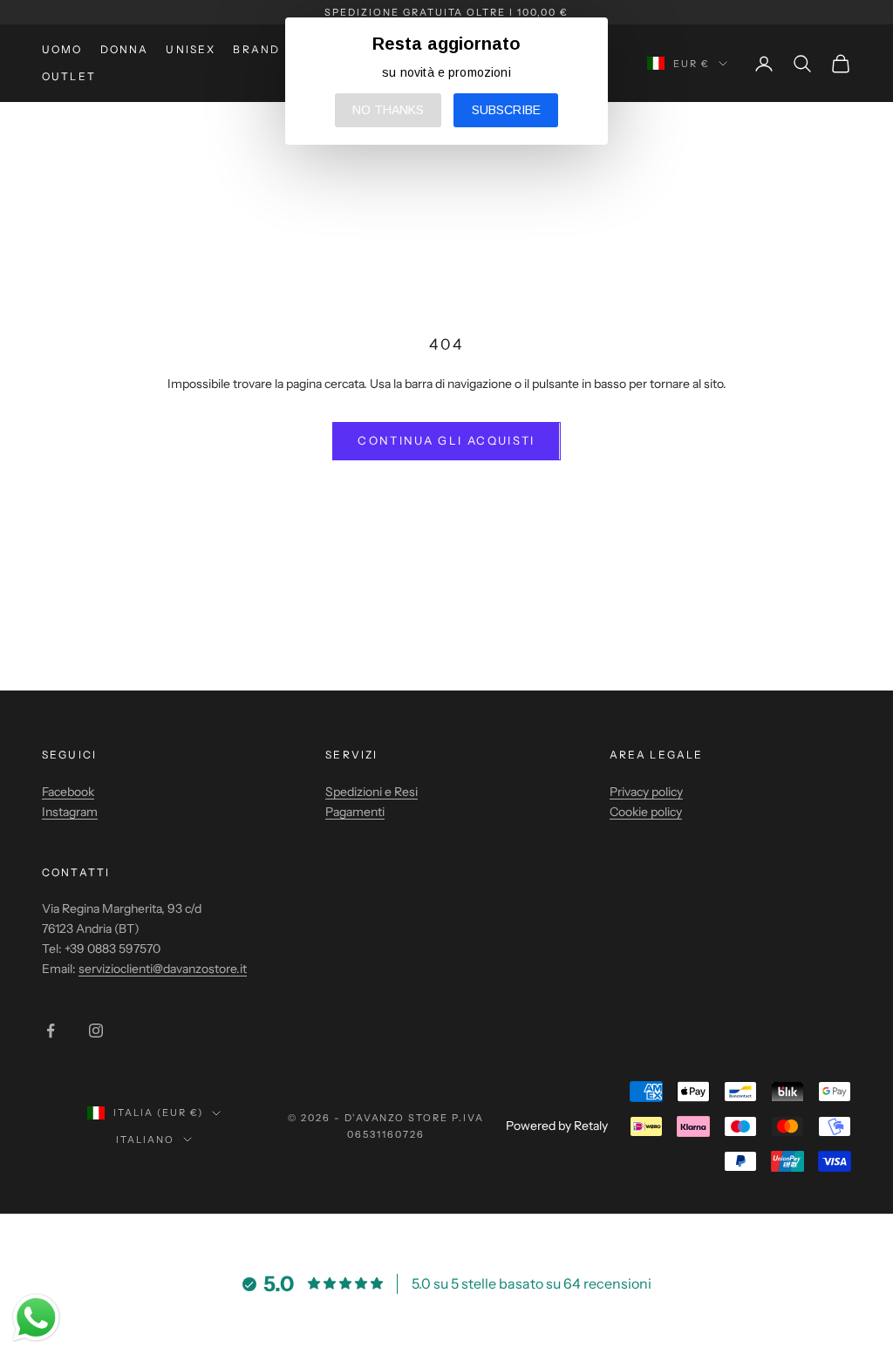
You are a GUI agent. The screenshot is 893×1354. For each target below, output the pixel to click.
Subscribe (506, 110)
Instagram (70, 812)
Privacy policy (646, 791)
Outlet (69, 76)
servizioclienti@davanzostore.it (162, 968)
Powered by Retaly (557, 1125)
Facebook (68, 791)
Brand (256, 49)
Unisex (190, 49)
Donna (124, 49)
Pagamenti (355, 812)
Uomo (62, 49)
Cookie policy (646, 812)
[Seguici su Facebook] (50, 1030)
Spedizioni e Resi (371, 791)
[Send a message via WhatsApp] (36, 1317)
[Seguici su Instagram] (96, 1030)
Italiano (145, 1139)
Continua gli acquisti (446, 440)
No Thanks (388, 110)
